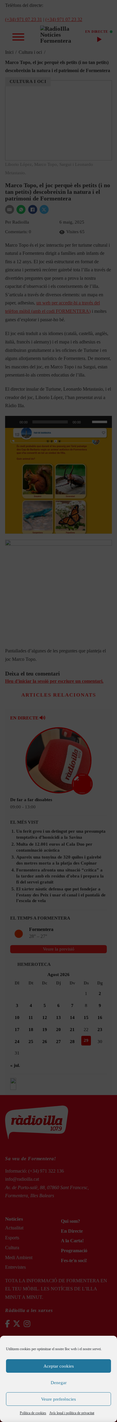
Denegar (59, 1382)
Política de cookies (33, 1413)
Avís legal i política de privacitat (71, 1413)
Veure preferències (58, 1399)
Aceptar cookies (59, 1366)
